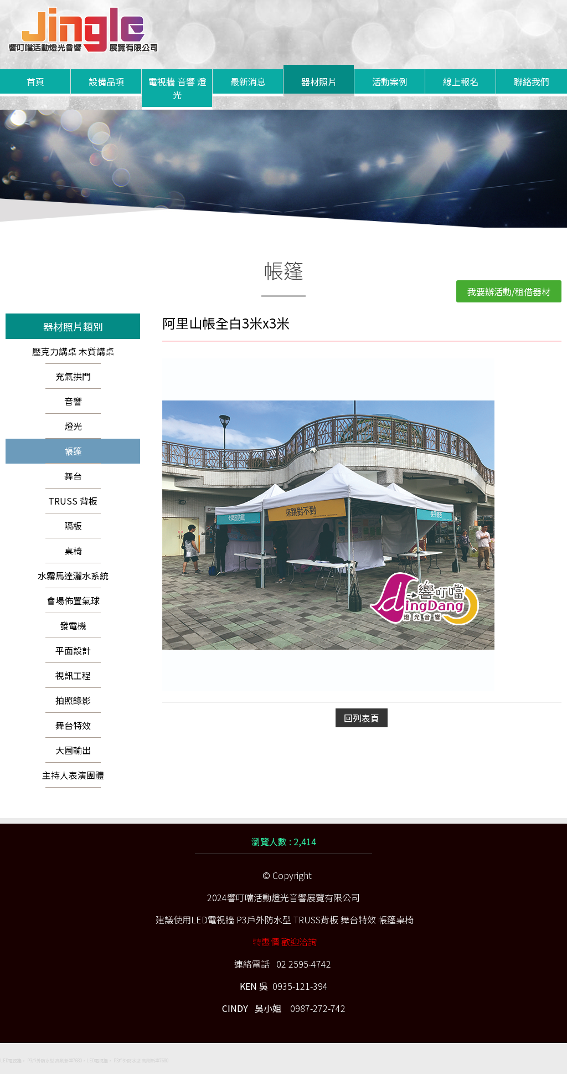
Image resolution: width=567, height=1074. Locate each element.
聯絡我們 (531, 81)
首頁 (35, 81)
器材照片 (319, 81)
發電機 (73, 625)
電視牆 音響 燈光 (177, 88)
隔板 (73, 525)
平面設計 (73, 650)
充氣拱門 (73, 376)
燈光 (73, 426)
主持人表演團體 (73, 775)
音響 (73, 401)
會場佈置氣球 (73, 600)
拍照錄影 (73, 700)
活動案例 (390, 81)
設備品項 (106, 81)
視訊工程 (73, 675)
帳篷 (73, 451)
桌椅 (73, 550)
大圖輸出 (73, 750)
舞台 (73, 475)
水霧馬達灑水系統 (73, 575)
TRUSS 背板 (72, 500)
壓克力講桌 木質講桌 (73, 351)
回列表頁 (361, 717)
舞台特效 (73, 725)
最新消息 (248, 81)
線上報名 (460, 81)
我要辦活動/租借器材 (508, 291)
